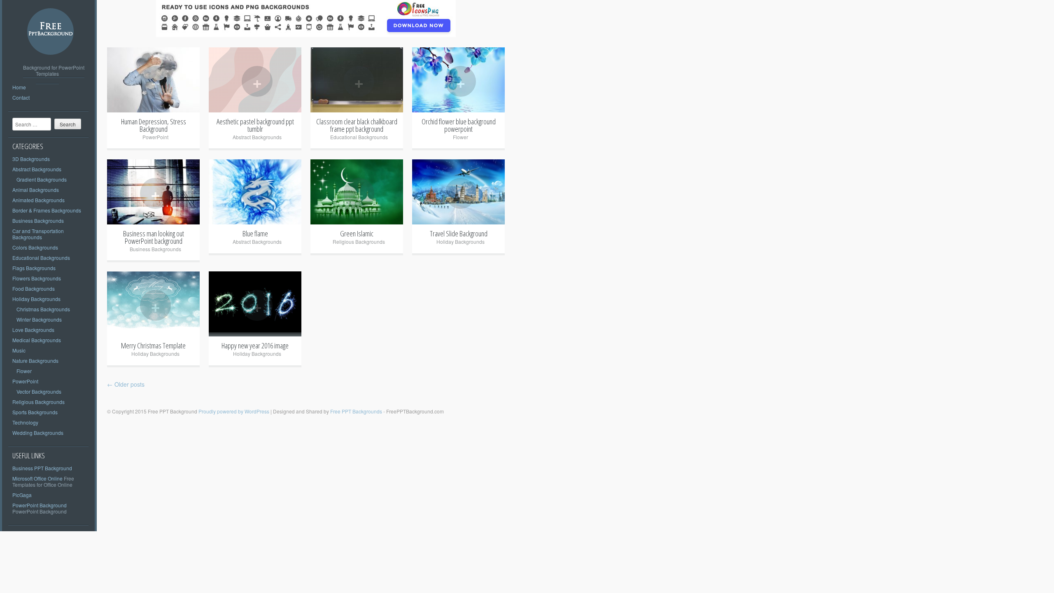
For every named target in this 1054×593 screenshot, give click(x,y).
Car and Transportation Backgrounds (38, 233)
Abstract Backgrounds (36, 169)
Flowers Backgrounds (36, 278)
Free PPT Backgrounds (356, 411)
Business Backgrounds (38, 220)
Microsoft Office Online (37, 478)
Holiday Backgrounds (36, 298)
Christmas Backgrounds (43, 309)
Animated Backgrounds (38, 199)
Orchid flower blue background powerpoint (459, 125)
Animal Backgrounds (35, 189)
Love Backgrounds (33, 329)
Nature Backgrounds (35, 360)
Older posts (126, 384)
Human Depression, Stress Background (153, 125)
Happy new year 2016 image (255, 345)
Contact (21, 97)
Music (19, 350)
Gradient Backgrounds (41, 179)
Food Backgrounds (33, 288)
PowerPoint (25, 381)
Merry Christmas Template (153, 345)
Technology (25, 422)
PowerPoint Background (39, 505)
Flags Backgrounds (34, 267)
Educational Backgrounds (41, 257)
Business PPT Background (42, 468)
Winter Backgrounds (39, 319)
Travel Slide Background (458, 233)
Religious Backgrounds (38, 401)
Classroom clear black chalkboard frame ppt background (356, 125)
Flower (24, 370)
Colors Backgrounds (35, 247)
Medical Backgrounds (36, 339)
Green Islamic (356, 233)
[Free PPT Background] (50, 61)
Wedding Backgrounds (37, 432)
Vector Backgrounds (38, 391)
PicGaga (22, 494)
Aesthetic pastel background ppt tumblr (255, 125)
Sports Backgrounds (35, 412)
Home (19, 87)
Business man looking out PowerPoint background (153, 237)
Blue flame (255, 233)
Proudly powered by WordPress (233, 411)
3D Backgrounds (31, 158)
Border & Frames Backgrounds (46, 210)
